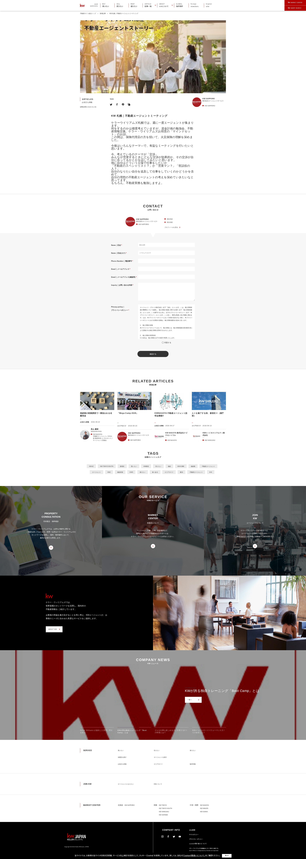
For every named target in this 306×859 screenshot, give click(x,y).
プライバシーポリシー (196, 839)
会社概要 (192, 830)
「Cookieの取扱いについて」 (194, 856)
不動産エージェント (208, 466)
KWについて (158, 784)
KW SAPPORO (129, 805)
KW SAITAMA (163, 815)
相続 (169, 466)
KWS (131, 472)
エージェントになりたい (126, 784)
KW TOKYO (163, 805)
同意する (167, 343)
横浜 (181, 472)
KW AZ (91, 466)
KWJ (109, 472)
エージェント (96, 472)
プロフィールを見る (171, 227)
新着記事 (103, 13)
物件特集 (193, 764)
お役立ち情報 (122, 764)
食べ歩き (155, 472)
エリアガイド (169, 472)
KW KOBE (181, 466)
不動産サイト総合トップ (88, 13)
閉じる (226, 855)
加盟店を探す (122, 757)
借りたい (142, 472)
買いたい (134, 466)
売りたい (158, 466)
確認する (153, 354)
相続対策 (120, 472)
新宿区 (122, 466)
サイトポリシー (194, 835)
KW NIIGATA (204, 808)
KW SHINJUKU (164, 812)
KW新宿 (146, 466)
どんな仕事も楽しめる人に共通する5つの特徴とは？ (225, 691)
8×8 (210, 472)
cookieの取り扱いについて (198, 844)
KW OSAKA (204, 812)
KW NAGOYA (204, 805)
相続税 (193, 466)
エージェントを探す (160, 757)
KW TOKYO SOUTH (106, 466)
